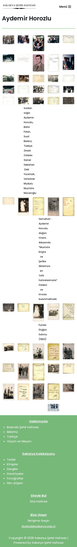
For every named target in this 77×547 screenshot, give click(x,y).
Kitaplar (12, 464)
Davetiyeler (15, 474)
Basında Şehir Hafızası (23, 427)
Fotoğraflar (15, 478)
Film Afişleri (15, 483)
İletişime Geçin (38, 521)
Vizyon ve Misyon (19, 441)
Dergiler (12, 469)
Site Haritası (38, 501)
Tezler (11, 459)
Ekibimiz (12, 432)
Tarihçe (12, 436)
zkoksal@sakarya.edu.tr (39, 526)
